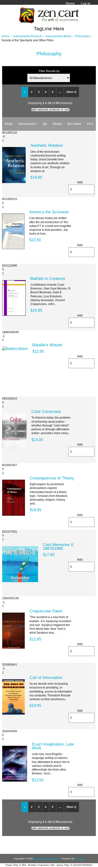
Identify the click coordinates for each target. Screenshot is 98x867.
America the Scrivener (49, 212)
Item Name (74, 123)
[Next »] (71, 91)
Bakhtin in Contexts (47, 278)
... (60, 91)
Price (90, 123)
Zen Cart (80, 858)
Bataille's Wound (47, 344)
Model (9, 123)
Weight (57, 123)
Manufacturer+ (27, 123)
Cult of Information (45, 677)
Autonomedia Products (27, 36)
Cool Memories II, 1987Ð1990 (58, 546)
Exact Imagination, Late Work (53, 746)
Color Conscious (46, 411)
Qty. (45, 123)
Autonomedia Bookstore (46, 858)
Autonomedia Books (58, 36)
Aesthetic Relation (46, 145)
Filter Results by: (49, 71)
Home (70, 3)
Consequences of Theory (52, 478)
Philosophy (82, 36)
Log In (85, 3)
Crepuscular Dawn (45, 611)
